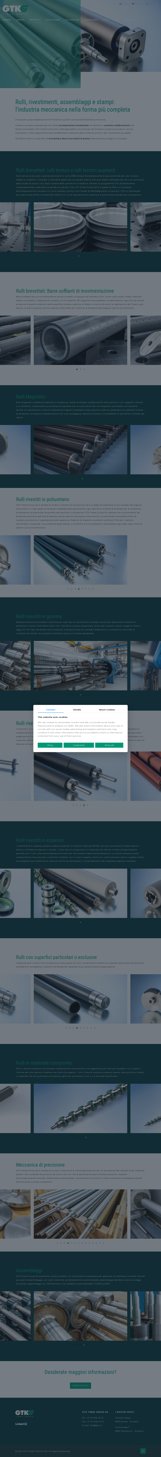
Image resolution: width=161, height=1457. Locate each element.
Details (77, 710)
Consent (50, 710)
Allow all (109, 745)
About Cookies (107, 710)
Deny (50, 745)
